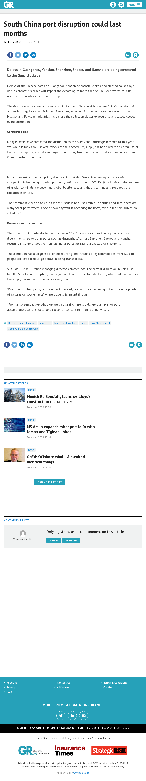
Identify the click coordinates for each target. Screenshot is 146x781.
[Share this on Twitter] (18, 55)
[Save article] (135, 55)
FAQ (9, 692)
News (84, 323)
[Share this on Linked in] (25, 55)
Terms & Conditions (115, 682)
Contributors (87, 727)
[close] (138, 47)
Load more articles (49, 482)
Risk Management (100, 323)
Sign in (93, 47)
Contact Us (63, 682)
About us (12, 682)
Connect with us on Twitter (61, 715)
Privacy (11, 687)
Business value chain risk (21, 323)
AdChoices (63, 687)
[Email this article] (33, 55)
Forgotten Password (60, 727)
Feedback (107, 727)
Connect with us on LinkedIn (72, 715)
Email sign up (83, 715)
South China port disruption (23, 328)
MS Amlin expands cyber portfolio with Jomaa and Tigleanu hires (61, 429)
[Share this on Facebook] (10, 55)
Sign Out (35, 727)
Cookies (108, 687)
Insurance (45, 323)
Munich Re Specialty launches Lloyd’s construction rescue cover (59, 399)
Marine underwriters (65, 323)
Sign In (21, 727)
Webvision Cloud (81, 772)
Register (71, 540)
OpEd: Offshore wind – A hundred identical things (56, 459)
